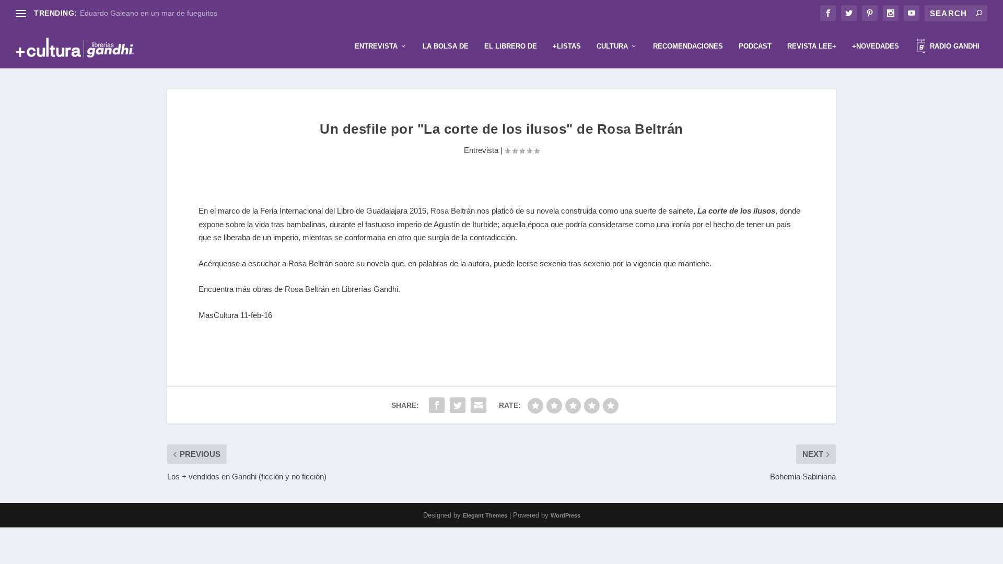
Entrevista (376, 46)
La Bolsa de (446, 46)
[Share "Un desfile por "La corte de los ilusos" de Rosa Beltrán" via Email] (478, 405)
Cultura (612, 46)
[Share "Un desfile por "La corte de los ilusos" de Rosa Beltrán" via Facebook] (436, 405)
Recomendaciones (688, 46)
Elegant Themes (485, 515)
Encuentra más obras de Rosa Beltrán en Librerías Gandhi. (299, 289)
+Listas (567, 46)
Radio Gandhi (953, 46)
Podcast (755, 46)
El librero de (510, 46)
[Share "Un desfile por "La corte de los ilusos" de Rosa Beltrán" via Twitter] (457, 405)
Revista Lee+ (811, 46)
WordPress (565, 515)
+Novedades (875, 46)
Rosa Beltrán (452, 210)
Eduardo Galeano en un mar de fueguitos (148, 13)
